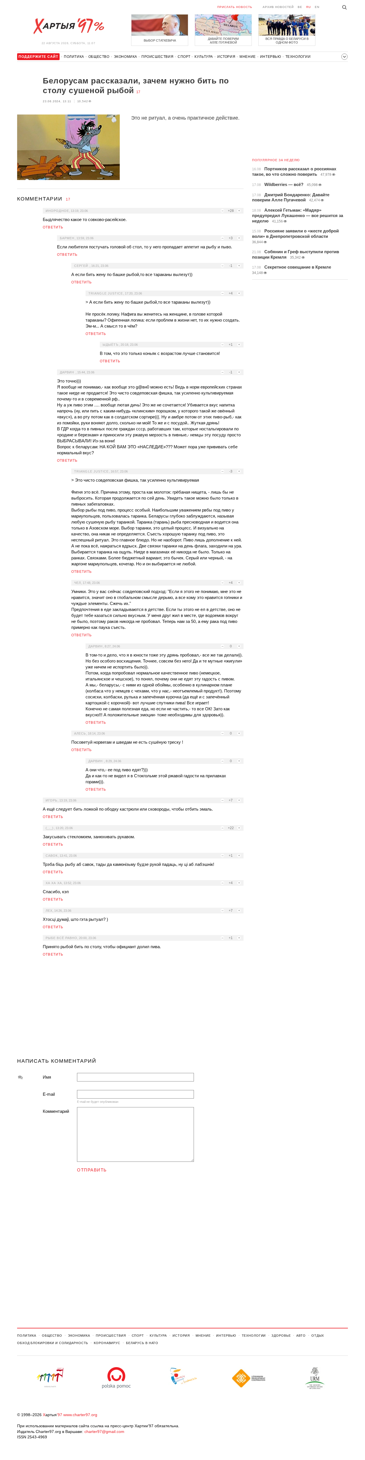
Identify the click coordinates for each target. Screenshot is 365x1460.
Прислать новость (234, 7)
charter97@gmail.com (104, 1431)
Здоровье (281, 1335)
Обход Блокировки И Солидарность (52, 1343)
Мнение (248, 57)
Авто (301, 1335)
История (226, 57)
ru (308, 7)
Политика (74, 57)
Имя (47, 1077)
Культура (203, 57)
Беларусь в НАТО (142, 1343)
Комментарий (56, 1111)
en (317, 7)
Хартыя (68, 26)
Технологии (298, 57)
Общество (99, 57)
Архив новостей (278, 7)
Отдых (317, 1335)
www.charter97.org (80, 1414)
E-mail (49, 1094)
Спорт (184, 57)
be (300, 7)
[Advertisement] (130, 1010)
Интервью (270, 57)
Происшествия (157, 57)
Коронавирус (107, 1343)
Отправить (92, 1169)
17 (138, 92)
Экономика (125, 57)
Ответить (53, 227)
